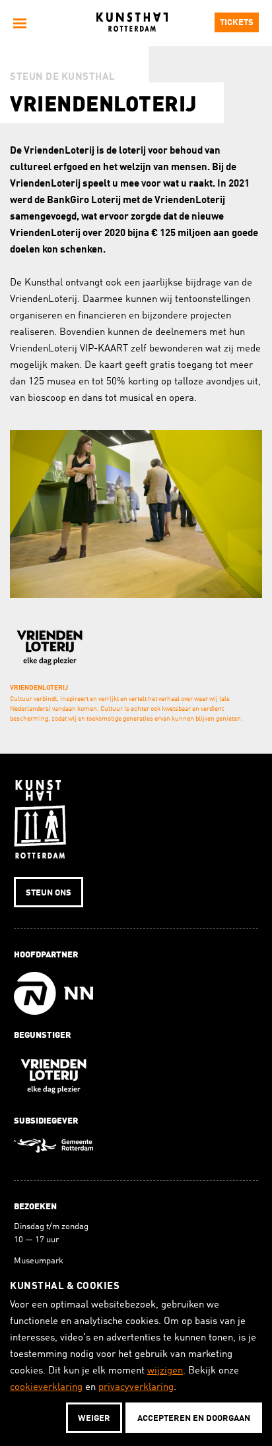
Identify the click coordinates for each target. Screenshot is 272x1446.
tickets (237, 22)
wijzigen (165, 1371)
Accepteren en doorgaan (193, 1418)
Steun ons (48, 893)
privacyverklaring (136, 1388)
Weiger (94, 1418)
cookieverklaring (46, 1388)
